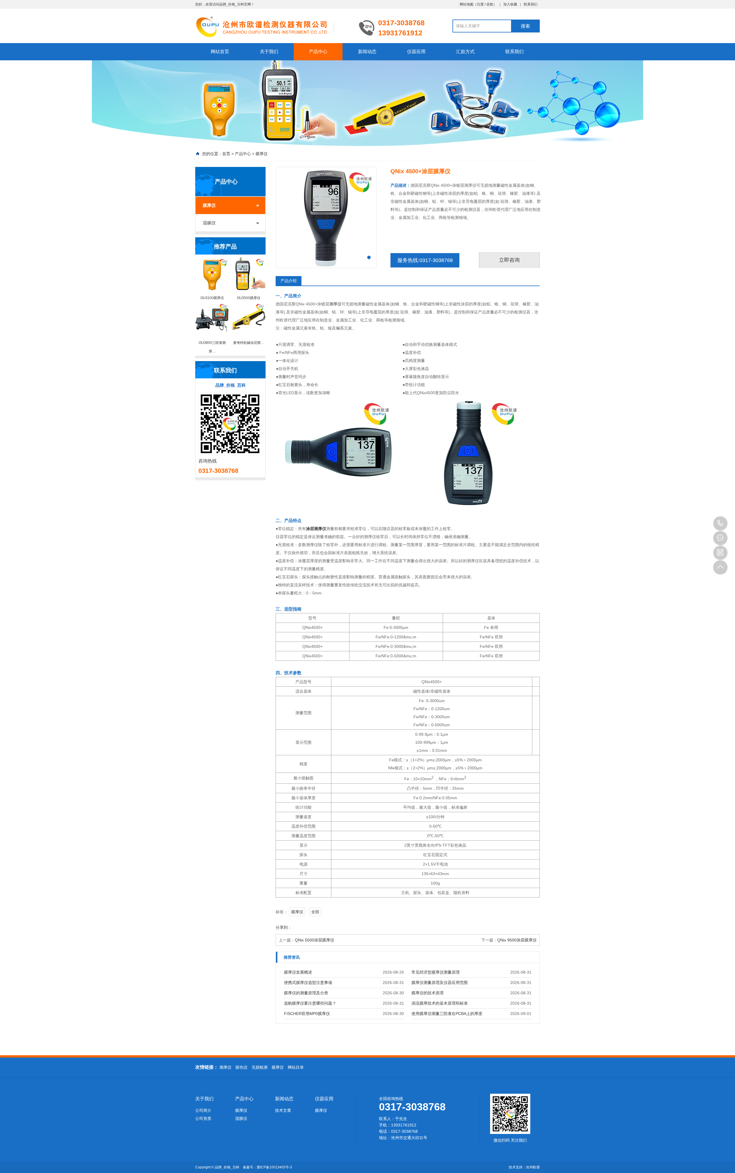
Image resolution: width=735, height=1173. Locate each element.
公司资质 (203, 1118)
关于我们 (269, 51)
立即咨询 (509, 260)
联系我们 (530, 4)
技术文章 (283, 1110)
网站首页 (220, 51)
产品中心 (318, 51)
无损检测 (260, 1067)
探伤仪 (241, 1067)
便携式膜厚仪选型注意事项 (308, 982)
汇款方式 (465, 51)
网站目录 (296, 1067)
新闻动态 (367, 51)
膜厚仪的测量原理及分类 (306, 993)
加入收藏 (510, 4)
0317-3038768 (720, 523)
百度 (480, 4)
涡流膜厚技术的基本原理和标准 (439, 1003)
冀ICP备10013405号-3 (274, 1167)
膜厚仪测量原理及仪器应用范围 (439, 982)
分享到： (284, 927)
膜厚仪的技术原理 (427, 993)
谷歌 (489, 4)
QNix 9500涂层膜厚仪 (517, 940)
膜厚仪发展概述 (298, 972)
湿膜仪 (209, 222)
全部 (315, 912)
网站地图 (466, 4)
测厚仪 (335, 304)
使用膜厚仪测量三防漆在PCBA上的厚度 (446, 1013)
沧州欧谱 (533, 1167)
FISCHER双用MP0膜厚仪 (307, 1013)
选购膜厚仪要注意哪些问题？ (310, 1003)
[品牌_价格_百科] (272, 26)
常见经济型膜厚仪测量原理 (435, 972)
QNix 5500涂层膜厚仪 (314, 940)
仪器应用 (416, 51)
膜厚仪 (262, 153)
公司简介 (203, 1110)
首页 (226, 153)
